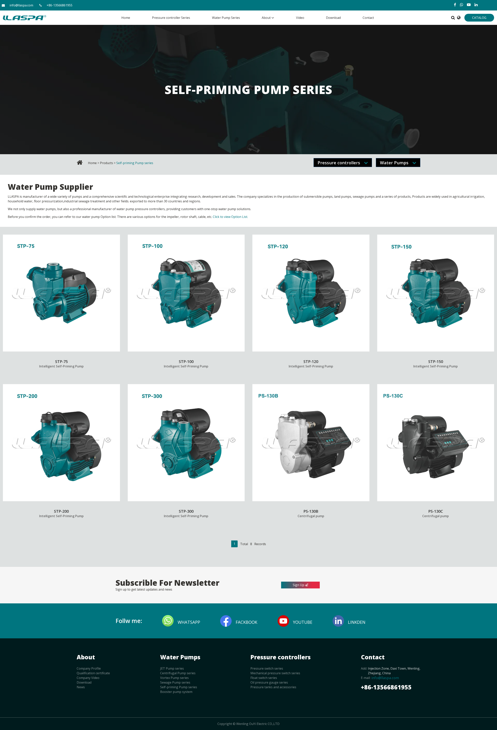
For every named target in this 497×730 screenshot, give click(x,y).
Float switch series (263, 678)
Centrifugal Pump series (177, 673)
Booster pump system (176, 692)
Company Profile (89, 668)
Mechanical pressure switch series (275, 673)
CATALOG (479, 18)
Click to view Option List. (230, 217)
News (81, 687)
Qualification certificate (93, 673)
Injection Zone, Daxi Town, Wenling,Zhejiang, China (394, 670)
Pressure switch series (266, 668)
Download (84, 682)
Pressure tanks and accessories (273, 687)
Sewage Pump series (175, 682)
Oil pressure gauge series (269, 682)
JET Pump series (172, 668)
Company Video (88, 678)
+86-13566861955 (59, 5)
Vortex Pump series (174, 678)
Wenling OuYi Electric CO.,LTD (258, 724)
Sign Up (299, 585)
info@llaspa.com (21, 5)
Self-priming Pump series (178, 687)
